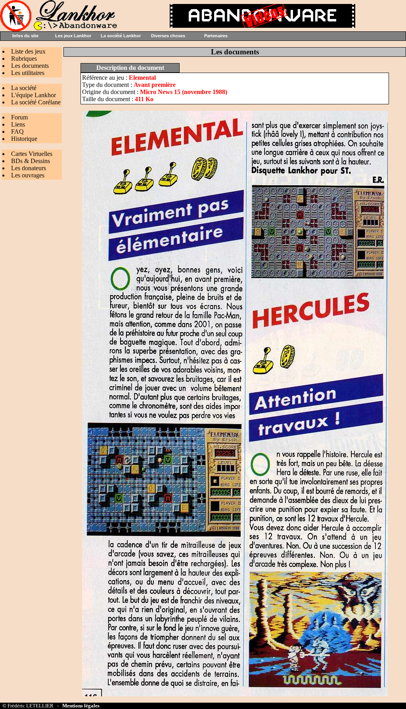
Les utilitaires (27, 72)
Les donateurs (28, 168)
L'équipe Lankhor (33, 95)
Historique (24, 138)
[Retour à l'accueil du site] (59, 29)
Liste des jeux (28, 51)
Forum (19, 117)
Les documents (30, 65)
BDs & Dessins (30, 161)
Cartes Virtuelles (31, 153)
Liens (18, 124)
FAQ (17, 131)
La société (23, 88)
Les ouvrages (27, 175)
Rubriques (24, 58)
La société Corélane (36, 102)
